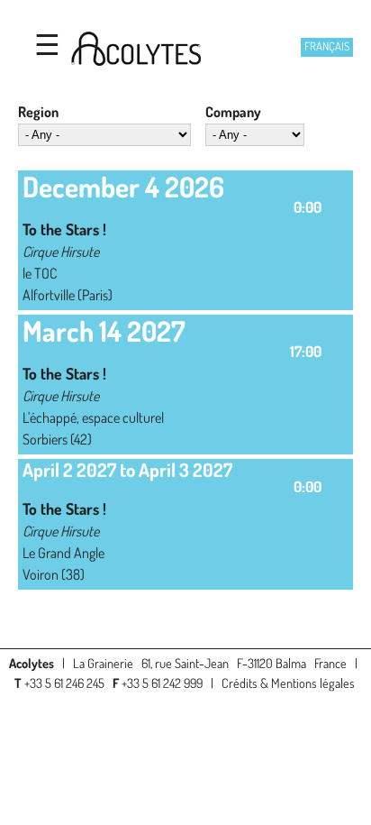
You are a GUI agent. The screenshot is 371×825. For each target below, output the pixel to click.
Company (233, 112)
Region (38, 112)
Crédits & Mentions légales (288, 682)
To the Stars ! (64, 229)
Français (326, 46)
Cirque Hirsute (61, 252)
